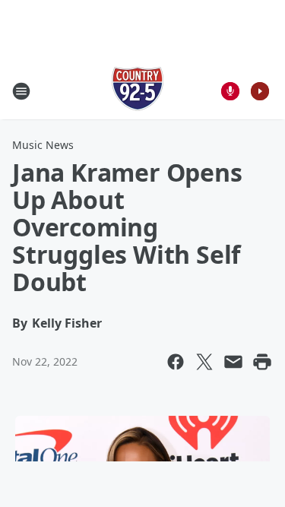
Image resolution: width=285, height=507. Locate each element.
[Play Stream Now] (260, 91)
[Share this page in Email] (233, 361)
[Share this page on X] (204, 361)
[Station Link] (137, 91)
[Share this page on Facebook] (175, 361)
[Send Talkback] (230, 91)
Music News (43, 145)
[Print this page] (262, 361)
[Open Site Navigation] (21, 91)
